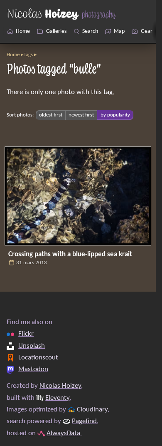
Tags (28, 54)
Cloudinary (92, 409)
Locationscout (38, 357)
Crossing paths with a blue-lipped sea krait (70, 254)
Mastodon (33, 369)
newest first (81, 115)
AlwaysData (63, 433)
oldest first (50, 115)
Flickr (26, 333)
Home (13, 54)
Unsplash (31, 345)
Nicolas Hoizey (60, 385)
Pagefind (84, 421)
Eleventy (57, 397)
